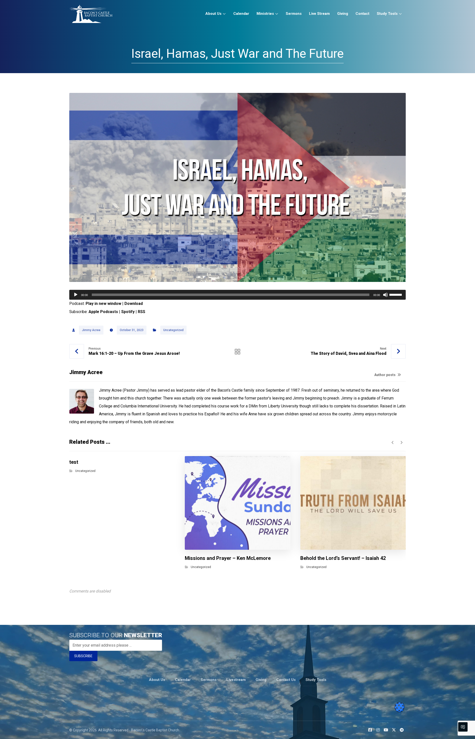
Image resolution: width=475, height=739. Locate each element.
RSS (141, 311)
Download (133, 303)
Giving (261, 679)
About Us (157, 679)
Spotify (128, 311)
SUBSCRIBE (83, 656)
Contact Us (286, 679)
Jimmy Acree (91, 330)
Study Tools (316, 679)
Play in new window (103, 303)
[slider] (396, 294)
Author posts (385, 375)
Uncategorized (173, 330)
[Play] (75, 294)
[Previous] (392, 442)
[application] (237, 295)
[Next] (401, 442)
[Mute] (385, 294)
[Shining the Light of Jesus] (90, 14)
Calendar (183, 679)
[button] (370, 730)
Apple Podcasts (103, 311)
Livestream (236, 679)
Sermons (208, 679)
